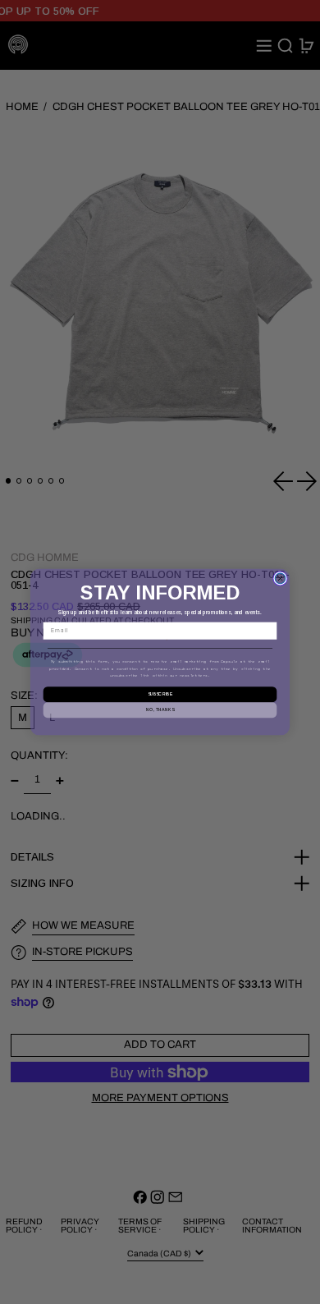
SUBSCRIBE (160, 694)
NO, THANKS (160, 709)
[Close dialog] (280, 578)
